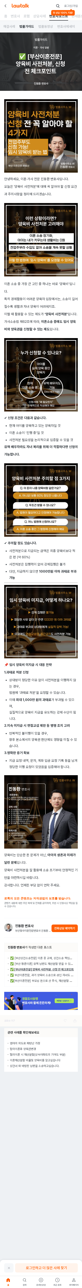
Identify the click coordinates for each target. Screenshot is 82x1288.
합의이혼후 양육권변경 (23, 1049)
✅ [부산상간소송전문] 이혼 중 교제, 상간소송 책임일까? (43, 958)
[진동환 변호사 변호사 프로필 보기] (8, 927)
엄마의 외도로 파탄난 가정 (25, 1043)
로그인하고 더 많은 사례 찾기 (46, 1268)
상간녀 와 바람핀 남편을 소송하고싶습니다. (35, 1066)
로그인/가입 (71, 6)
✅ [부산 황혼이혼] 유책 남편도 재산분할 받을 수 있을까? (43, 963)
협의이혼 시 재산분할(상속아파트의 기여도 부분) (37, 1054)
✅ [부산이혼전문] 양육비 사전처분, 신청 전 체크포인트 (42, 969)
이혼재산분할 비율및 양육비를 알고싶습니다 (35, 1060)
